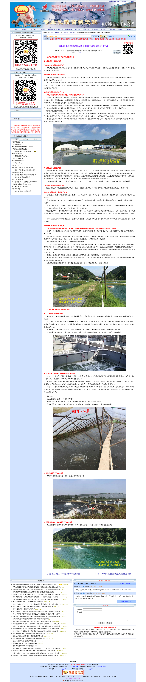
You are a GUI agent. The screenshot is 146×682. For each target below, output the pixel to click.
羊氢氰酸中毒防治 (18, 161)
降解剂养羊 (16, 189)
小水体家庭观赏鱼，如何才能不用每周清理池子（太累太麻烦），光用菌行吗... (37, 597)
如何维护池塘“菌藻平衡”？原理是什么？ (25, 646)
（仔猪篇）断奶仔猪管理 (21, 186)
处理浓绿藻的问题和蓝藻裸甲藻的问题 (24, 641)
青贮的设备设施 (18, 179)
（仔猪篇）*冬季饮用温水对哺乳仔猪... (25, 175)
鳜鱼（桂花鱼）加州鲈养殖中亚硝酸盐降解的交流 (28, 636)
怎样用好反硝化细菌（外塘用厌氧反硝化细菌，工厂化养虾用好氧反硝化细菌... (37, 626)
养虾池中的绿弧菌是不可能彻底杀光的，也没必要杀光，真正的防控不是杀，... (37, 599)
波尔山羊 (16, 165)
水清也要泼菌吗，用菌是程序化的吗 (24, 609)
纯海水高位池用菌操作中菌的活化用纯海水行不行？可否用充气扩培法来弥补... (37, 648)
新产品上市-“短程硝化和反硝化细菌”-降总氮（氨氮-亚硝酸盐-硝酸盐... (34, 592)
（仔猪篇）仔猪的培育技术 (21, 177)
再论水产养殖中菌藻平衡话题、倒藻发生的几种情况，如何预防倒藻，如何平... (37, 614)
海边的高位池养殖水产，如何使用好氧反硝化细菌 (28, 602)
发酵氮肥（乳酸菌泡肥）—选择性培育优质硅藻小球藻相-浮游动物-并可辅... (36, 655)
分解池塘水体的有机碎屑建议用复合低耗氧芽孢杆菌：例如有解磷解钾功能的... (37, 616)
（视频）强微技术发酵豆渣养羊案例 (24, 170)
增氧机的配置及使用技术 (21, 149)
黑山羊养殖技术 (18, 158)
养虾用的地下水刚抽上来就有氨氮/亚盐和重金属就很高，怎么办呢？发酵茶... (36, 653)
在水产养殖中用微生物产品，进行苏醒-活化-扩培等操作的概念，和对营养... (36, 631)
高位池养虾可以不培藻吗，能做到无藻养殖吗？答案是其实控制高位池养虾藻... (37, 611)
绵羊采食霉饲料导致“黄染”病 (22, 184)
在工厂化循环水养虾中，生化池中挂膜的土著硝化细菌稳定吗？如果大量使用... (37, 604)
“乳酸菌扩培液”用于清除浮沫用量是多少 (25, 643)
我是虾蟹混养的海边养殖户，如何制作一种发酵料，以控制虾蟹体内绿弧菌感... (37, 589)
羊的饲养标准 (17, 163)
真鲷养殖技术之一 (18, 142)
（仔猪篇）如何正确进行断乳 (22, 191)
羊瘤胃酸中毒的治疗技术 (21, 156)
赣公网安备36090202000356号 (73, 681)
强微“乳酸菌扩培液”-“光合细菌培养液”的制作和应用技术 (30, 633)
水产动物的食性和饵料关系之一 (23, 146)
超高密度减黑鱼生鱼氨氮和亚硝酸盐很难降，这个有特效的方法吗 (33, 621)
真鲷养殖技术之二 (18, 144)
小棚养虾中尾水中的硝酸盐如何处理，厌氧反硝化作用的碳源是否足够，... (35, 584)
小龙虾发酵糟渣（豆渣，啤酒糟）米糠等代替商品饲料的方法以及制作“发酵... (36, 628)
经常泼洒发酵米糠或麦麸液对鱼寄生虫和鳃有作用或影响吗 (31, 619)
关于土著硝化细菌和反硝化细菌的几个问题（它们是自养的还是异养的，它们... (37, 587)
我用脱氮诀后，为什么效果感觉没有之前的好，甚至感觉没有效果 (33, 606)
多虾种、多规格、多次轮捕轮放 (23, 168)
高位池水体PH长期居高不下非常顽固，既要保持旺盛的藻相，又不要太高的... (36, 624)
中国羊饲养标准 (18, 172)
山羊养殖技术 (17, 153)
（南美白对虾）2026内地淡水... (23, 151)
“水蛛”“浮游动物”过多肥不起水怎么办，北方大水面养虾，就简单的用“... (34, 651)
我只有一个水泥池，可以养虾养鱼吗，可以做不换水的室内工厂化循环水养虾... (37, 594)
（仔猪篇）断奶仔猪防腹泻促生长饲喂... (25, 182)
